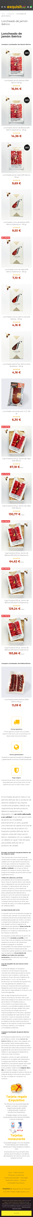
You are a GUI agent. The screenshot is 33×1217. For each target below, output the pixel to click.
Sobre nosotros (18, 1172)
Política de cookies (12, 1180)
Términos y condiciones (16, 1175)
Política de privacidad (11, 1178)
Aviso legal (23, 1178)
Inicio (10, 1172)
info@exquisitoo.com (22, 1192)
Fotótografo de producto (16, 1183)
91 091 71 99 (9, 1192)
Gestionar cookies (16, 1208)
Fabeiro (13, 979)
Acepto (16, 1213)
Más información (26, 1206)
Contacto (23, 1180)
